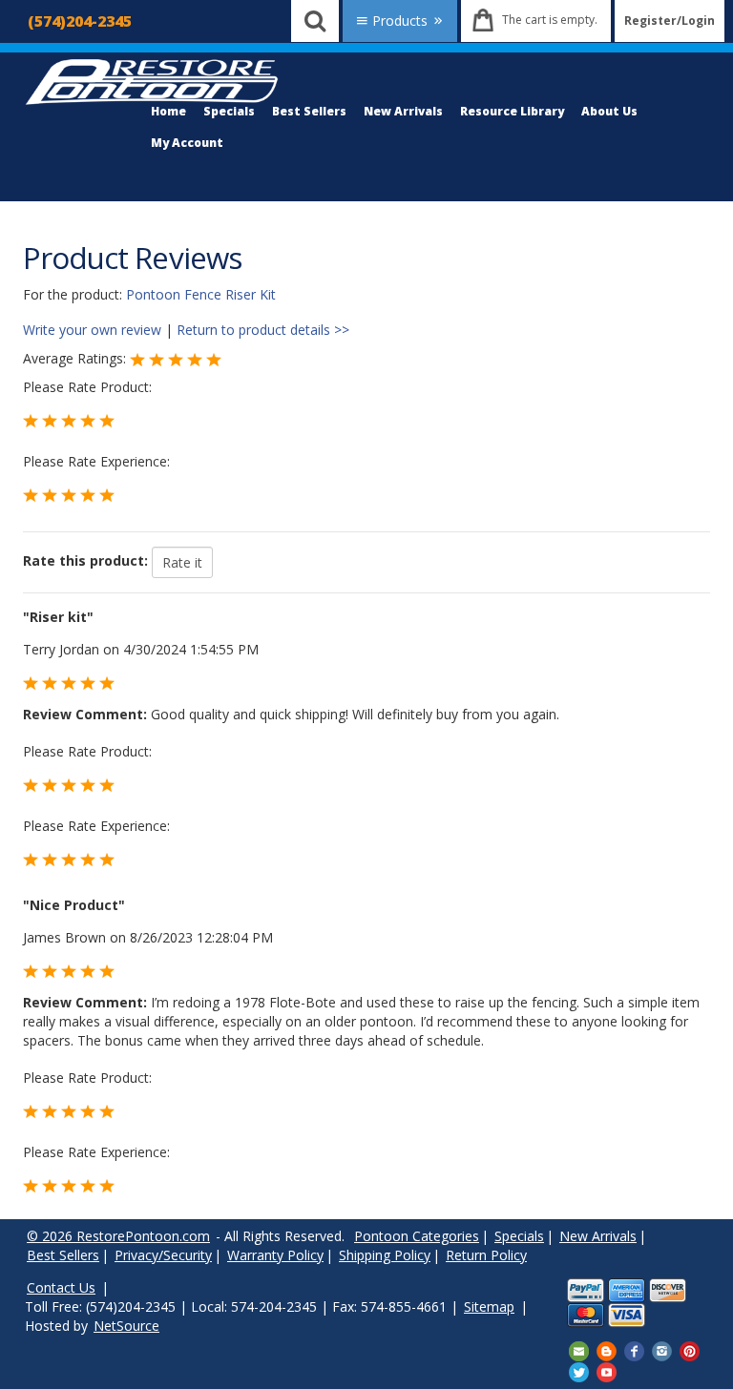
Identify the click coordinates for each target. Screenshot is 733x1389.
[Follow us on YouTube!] (606, 1370)
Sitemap (489, 1306)
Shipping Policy (384, 1255)
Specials (229, 111)
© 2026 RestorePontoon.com (118, 1236)
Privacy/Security (163, 1255)
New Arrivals (403, 111)
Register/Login (669, 20)
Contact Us (61, 1287)
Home (168, 111)
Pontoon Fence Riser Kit (201, 294)
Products (399, 20)
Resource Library (512, 111)
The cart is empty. (549, 19)
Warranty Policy (275, 1255)
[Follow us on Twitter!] (579, 1370)
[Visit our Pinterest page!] (690, 1350)
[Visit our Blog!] (606, 1350)
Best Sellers (309, 111)
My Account (187, 143)
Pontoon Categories (416, 1236)
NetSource (126, 1325)
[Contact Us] (579, 1350)
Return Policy (486, 1255)
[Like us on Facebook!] (634, 1350)
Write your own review (92, 330)
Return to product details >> (263, 330)
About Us (609, 111)
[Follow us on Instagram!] (662, 1350)
